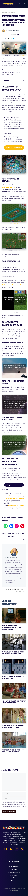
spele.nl (7, 496)
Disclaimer (14, 878)
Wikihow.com (15, 223)
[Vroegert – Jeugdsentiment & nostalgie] (8, 4)
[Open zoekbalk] (20, 4)
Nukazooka (22, 55)
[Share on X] (8, 38)
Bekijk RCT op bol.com (14, 147)
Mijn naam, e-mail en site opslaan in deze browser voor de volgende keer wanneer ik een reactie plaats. (14, 804)
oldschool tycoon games (15, 498)
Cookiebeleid (14, 875)
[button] (14, 591)
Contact (14, 869)
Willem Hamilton (14, 30)
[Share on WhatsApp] (11, 38)
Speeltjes (22, 16)
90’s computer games (16, 505)
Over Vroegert (14, 866)
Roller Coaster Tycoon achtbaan (13, 285)
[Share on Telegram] (14, 38)
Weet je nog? (11, 12)
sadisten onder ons (8, 187)
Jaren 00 (14, 16)
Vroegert (4, 12)
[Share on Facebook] (6, 38)
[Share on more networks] (3, 38)
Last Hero (17, 175)
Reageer (23, 539)
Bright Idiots (14, 890)
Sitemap (14, 881)
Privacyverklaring (14, 872)
